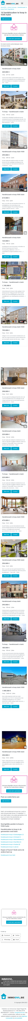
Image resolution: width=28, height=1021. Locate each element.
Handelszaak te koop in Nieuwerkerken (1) (12, 839)
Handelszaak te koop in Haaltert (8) (10, 844)
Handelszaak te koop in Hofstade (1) (11, 837)
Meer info (6, 86)
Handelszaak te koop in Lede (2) (9, 847)
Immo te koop (12, 7)
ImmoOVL (3, 7)
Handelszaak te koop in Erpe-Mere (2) (11, 842)
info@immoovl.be (20, 1012)
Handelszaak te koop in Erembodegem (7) (12, 834)
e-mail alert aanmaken (14, 38)
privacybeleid (18, 1018)
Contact (15, 86)
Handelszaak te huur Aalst (8, 855)
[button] (22, 3)
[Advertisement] (14, 959)
